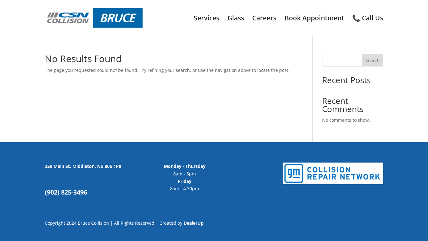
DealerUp (194, 223)
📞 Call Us (367, 19)
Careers (264, 19)
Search (372, 60)
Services (206, 19)
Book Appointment (314, 19)
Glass (235, 19)
